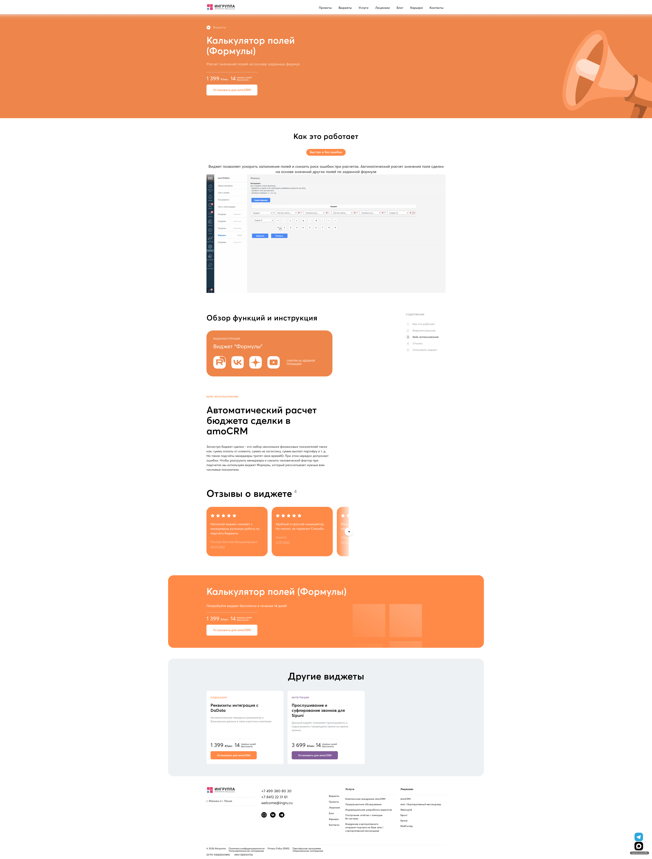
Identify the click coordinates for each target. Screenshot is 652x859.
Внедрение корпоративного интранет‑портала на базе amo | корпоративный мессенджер (364, 827)
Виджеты (345, 8)
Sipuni (403, 815)
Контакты (436, 8)
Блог (400, 8)
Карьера (416, 8)
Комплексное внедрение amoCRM (365, 798)
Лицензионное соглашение (308, 850)
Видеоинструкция (424, 330)
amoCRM (405, 798)
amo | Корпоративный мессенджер (420, 804)
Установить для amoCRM (232, 90)
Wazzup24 (406, 809)
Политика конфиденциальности (247, 848)
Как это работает (424, 324)
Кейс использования (426, 337)
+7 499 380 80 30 (276, 791)
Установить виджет (425, 349)
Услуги (363, 8)
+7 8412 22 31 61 (274, 796)
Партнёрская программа (307, 848)
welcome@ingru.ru (277, 802)
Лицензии (382, 8)
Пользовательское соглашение (246, 850)
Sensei (404, 820)
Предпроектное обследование (363, 804)
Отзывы (418, 343)
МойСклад (406, 826)
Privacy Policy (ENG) (278, 848)
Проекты (325, 8)
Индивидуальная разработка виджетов (368, 809)
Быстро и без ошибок (326, 152)
